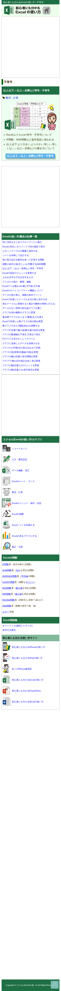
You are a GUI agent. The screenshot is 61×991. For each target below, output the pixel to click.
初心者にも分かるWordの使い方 (27, 701)
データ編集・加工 (20, 470)
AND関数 (6, 606)
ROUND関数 (8, 600)
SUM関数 (7, 570)
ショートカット (19, 448)
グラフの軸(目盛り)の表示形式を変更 (21, 369)
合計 (18, 570)
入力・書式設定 (19, 459)
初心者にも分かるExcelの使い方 (27, 680)
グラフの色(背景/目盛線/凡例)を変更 (20, 352)
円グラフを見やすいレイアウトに (19, 339)
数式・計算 (12, 97)
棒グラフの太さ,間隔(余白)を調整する (21, 325)
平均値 (24, 576)
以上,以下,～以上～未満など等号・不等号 (26, 90)
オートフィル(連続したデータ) (18, 625)
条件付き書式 (9, 630)
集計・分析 (17, 547)
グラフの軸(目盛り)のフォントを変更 (21, 365)
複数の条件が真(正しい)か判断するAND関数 (24, 264)
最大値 (19, 588)
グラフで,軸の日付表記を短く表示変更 (21, 361)
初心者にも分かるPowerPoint (26, 690)
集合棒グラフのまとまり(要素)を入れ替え (23, 317)
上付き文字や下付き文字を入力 (18, 277)
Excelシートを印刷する (23, 525)
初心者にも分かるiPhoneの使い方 (28, 647)
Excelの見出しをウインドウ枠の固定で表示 (24, 246)
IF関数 (5, 564)
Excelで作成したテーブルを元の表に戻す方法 (25, 299)
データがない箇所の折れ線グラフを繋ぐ (22, 308)
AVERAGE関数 (9, 576)
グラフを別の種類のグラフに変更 (19, 312)
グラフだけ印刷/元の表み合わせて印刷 (21, 347)
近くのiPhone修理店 (22, 669)
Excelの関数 (18, 514)
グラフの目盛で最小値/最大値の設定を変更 (24, 330)
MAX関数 (6, 588)
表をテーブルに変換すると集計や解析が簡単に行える (29, 303)
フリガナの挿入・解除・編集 (17, 281)
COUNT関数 (8, 582)
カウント (29, 582)
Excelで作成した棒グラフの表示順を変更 (23, 321)
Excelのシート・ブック (23, 481)
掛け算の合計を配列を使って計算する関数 (23, 259)
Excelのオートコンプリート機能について (23, 290)
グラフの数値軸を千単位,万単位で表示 (21, 334)
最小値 (18, 594)
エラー (5, 612)
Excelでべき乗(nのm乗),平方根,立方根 (21, 286)
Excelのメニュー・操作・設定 (26, 503)
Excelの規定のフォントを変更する (19, 273)
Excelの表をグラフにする (24, 536)
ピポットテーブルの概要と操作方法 (20, 251)
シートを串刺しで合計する (16, 255)
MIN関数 (6, 594)
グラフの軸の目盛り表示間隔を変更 (20, 356)
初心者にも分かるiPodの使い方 (27, 658)
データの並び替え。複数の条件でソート (22, 295)
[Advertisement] (30, 47)
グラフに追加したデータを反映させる (21, 343)
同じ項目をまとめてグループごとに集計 (22, 242)
